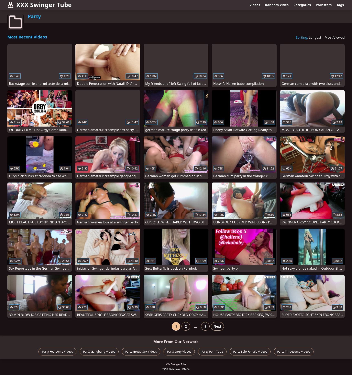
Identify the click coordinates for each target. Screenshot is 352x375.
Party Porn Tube (212, 351)
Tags (340, 5)
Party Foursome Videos (57, 351)
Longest (315, 37)
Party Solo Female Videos (250, 351)
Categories (302, 5)
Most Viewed (335, 37)
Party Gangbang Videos (99, 351)
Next (217, 326)
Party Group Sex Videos (141, 351)
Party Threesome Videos (293, 351)
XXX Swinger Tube (44, 5)
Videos (255, 5)
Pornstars (324, 5)
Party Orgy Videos (179, 351)
